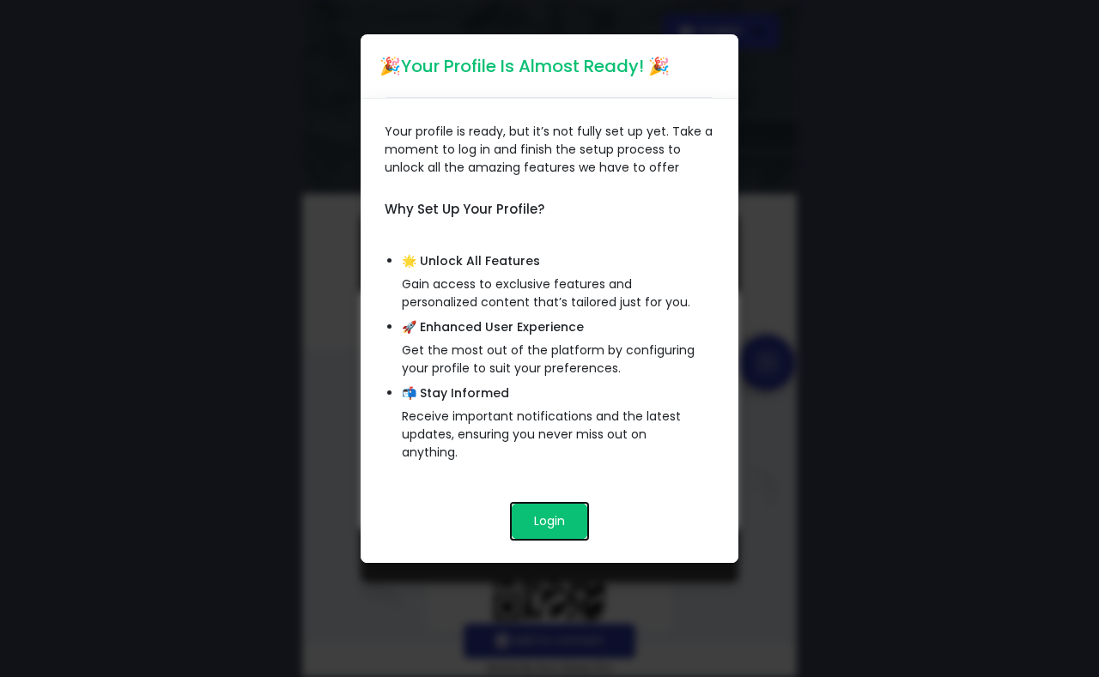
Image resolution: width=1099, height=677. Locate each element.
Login (549, 520)
